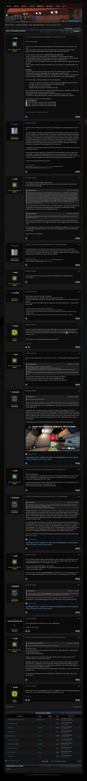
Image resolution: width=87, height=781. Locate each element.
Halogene (64, 244)
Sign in (63, 21)
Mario (67, 724)
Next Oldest (10, 707)
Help (58, 6)
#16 (79, 686)
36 (50, 731)
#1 (79, 37)
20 (50, 723)
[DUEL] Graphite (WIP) (13, 744)
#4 (79, 244)
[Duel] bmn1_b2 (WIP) (13, 740)
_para (40, 748)
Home (9, 6)
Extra (63, 6)
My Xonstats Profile (30, 164)
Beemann (40, 740)
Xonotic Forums (11, 25)
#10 (79, 469)
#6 (79, 291)
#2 (79, 123)
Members (41, 6)
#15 (79, 637)
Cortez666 (15, 293)
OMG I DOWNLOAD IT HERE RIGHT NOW (37, 112)
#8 (79, 353)
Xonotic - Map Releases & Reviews (36, 25)
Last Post (63, 720)
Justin (40, 731)
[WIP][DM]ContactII (13, 723)
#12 (79, 554)
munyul (15, 326)
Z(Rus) (40, 735)
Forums (25, 6)
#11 (79, 496)
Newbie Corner (47, 167)
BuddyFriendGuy (70, 740)
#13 (79, 585)
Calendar (50, 6)
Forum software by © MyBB (31, 775)
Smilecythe (15, 392)
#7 (79, 324)
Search (33, 6)
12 (50, 748)
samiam (68, 744)
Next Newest (76, 707)
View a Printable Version (12, 760)
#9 (79, 390)
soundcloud (36, 166)
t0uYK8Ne (40, 744)
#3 (79, 178)
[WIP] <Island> (11, 752)
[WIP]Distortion (12, 731)
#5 (79, 271)
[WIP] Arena (11, 756)
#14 (79, 618)
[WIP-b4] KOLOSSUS (13, 748)
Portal (17, 6)
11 (50, 727)
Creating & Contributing (21, 25)
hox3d (15, 38)
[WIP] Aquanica (11, 735)
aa (40, 723)
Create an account (74, 21)
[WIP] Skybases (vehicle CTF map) (16, 719)
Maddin (40, 727)
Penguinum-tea (40, 719)
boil (59, 250)
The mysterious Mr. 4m (14, 621)
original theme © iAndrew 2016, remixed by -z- (51, 775)
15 (50, 735)
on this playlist (33, 535)
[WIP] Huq (10, 727)
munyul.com (29, 343)
